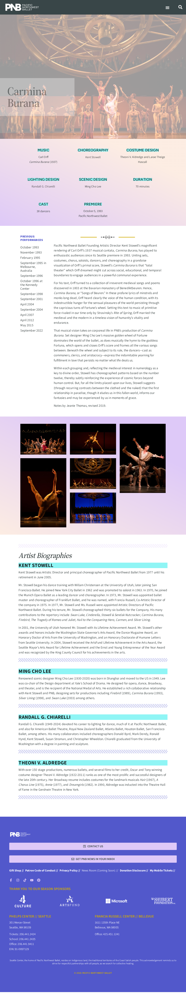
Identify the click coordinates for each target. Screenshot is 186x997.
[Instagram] (17, 880)
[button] (167, 8)
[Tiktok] (25, 880)
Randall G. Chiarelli (44, 717)
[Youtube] (31, 880)
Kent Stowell (36, 565)
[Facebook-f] (11, 880)
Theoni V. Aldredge (43, 762)
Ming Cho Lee (35, 671)
